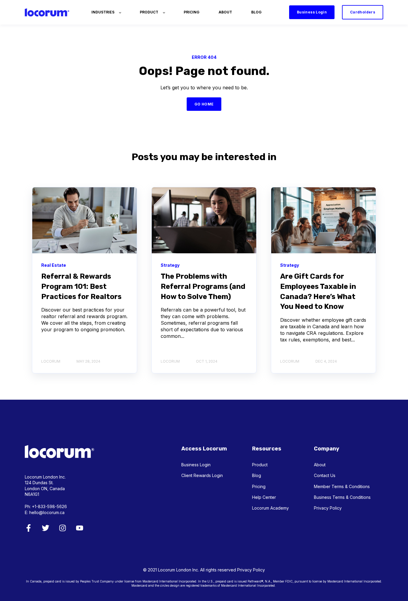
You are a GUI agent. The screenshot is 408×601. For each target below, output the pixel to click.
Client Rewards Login (202, 475)
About (320, 464)
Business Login (196, 464)
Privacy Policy (328, 507)
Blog (256, 475)
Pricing (259, 486)
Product (260, 464)
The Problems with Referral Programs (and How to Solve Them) (203, 286)
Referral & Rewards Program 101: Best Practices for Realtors (81, 286)
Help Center (264, 497)
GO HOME (204, 104)
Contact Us (324, 475)
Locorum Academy (270, 507)
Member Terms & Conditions (342, 486)
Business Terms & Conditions (342, 497)
